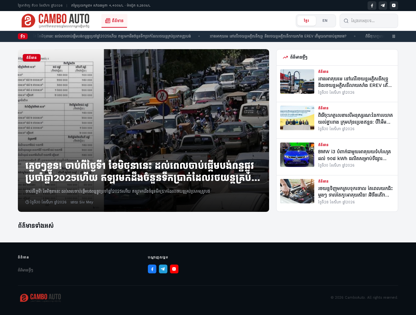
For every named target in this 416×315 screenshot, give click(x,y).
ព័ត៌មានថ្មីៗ (25, 270)
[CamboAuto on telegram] (383, 5)
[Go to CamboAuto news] (55, 21)
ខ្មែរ (306, 21)
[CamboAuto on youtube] (394, 5)
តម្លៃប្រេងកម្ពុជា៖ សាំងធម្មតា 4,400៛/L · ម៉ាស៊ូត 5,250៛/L (110, 5)
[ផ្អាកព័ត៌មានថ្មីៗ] (394, 36)
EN (325, 21)
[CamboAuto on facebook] (372, 5)
